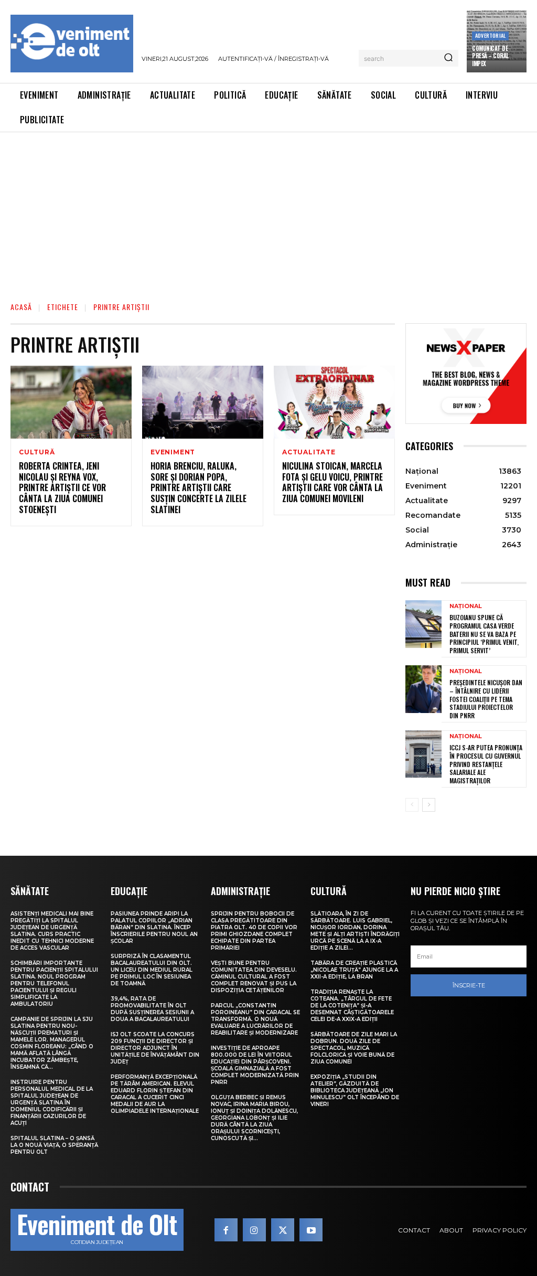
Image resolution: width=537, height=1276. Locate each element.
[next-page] (428, 805)
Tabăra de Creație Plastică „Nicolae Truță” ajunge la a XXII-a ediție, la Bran (354, 970)
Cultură (37, 452)
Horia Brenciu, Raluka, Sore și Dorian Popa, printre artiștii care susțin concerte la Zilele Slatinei (198, 488)
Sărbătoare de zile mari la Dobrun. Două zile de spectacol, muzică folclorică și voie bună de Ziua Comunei (353, 1048)
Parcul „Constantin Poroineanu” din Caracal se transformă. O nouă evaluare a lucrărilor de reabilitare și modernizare (255, 1019)
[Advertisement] (268, 210)
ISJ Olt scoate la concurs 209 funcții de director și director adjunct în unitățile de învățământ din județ (155, 1048)
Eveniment (173, 452)
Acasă (21, 306)
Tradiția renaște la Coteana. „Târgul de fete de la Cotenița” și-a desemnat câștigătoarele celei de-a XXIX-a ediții (352, 1005)
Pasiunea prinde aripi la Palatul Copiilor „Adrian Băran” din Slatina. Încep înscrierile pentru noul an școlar (154, 927)
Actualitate (309, 452)
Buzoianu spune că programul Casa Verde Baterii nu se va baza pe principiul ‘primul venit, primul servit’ (484, 633)
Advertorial (490, 35)
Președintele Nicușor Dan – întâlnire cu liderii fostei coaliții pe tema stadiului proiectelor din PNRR (485, 698)
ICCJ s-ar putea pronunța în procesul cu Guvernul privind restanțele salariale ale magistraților (485, 763)
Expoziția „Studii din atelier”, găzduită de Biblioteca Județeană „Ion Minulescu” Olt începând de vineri (354, 1090)
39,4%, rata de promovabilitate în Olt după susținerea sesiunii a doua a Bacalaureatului (152, 1009)
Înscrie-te (469, 985)
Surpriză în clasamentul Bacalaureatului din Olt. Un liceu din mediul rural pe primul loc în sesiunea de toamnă (151, 970)
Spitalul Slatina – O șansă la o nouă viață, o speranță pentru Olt (54, 1145)
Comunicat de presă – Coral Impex (490, 56)
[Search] (448, 58)
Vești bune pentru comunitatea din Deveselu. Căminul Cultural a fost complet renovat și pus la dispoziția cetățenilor (254, 977)
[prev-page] (411, 805)
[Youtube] (311, 1229)
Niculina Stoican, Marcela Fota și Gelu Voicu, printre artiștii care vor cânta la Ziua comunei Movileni (332, 482)
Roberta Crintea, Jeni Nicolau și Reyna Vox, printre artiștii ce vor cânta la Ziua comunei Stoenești (62, 488)
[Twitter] (282, 1229)
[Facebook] (226, 1229)
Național (465, 606)
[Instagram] (254, 1229)
